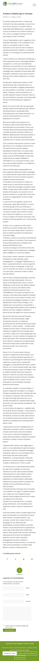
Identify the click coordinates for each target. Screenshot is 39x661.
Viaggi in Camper (16, 17)
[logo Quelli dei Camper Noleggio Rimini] (16, 4)
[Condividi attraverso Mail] (32, 559)
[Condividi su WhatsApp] (15, 559)
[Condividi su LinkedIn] (24, 559)
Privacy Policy (8, 627)
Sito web (28, 601)
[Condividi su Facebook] (7, 559)
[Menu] (33, 5)
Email (28, 594)
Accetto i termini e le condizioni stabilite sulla (16, 626)
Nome (28, 588)
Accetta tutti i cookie (9, 653)
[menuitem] (33, 5)
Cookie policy (20, 657)
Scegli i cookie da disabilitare (27, 653)
